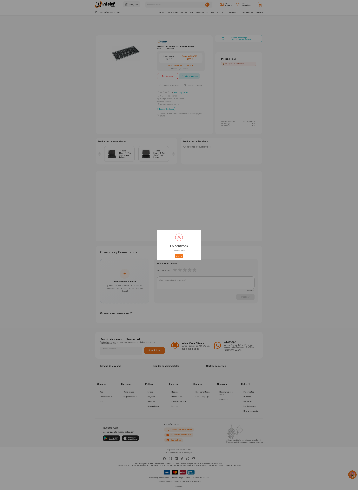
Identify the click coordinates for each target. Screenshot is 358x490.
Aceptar (179, 256)
